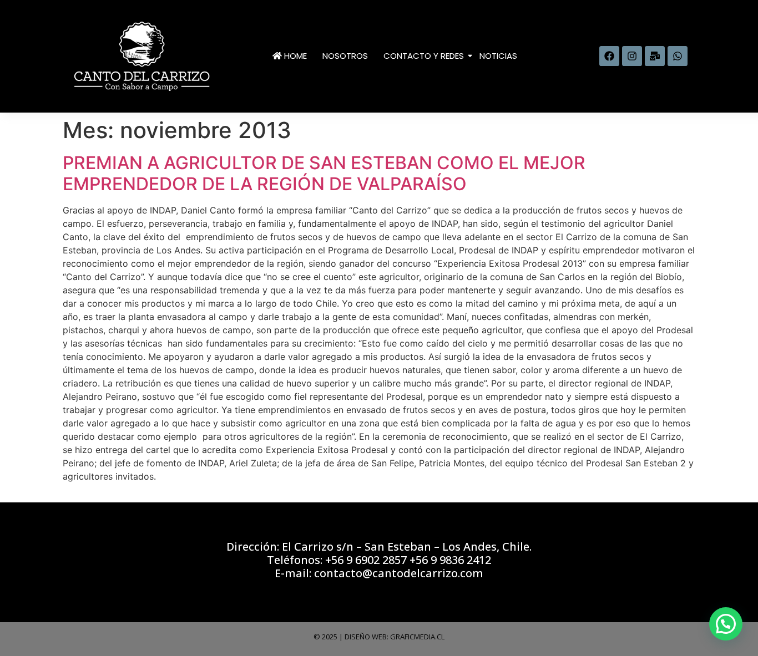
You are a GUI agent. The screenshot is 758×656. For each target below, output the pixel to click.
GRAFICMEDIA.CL (417, 637)
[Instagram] (632, 56)
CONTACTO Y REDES (423, 56)
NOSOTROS (345, 56)
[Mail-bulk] (655, 56)
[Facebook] (609, 56)
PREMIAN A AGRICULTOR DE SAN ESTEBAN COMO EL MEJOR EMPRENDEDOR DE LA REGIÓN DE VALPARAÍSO (324, 173)
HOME (294, 56)
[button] (725, 623)
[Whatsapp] (678, 56)
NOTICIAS (498, 56)
